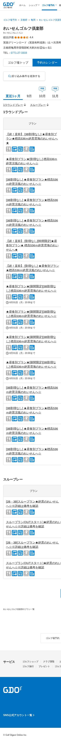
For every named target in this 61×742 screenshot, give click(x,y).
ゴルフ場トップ (18, 62)
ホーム (22, 5)
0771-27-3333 (19, 52)
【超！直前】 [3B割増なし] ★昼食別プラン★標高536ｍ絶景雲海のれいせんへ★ (32, 139)
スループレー (38, 105)
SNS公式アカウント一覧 (17, 715)
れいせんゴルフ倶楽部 (23, 28)
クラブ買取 (48, 661)
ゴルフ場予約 (10, 20)
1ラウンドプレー (13, 105)
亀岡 (33, 20)
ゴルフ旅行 (28, 666)
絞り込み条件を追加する (26, 76)
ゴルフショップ (30, 661)
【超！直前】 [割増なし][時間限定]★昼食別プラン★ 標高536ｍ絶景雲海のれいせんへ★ (32, 245)
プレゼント (44, 666)
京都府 (23, 20)
